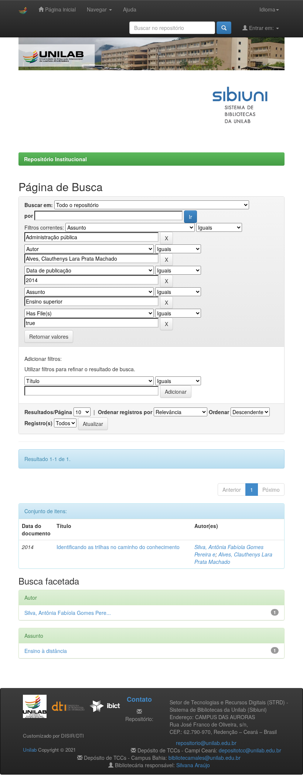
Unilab (30, 749)
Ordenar (219, 412)
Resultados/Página (48, 412)
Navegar (97, 9)
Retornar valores (48, 336)
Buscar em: (38, 205)
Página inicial (60, 9)
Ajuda (129, 9)
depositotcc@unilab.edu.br (250, 750)
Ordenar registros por (125, 412)
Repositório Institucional (55, 159)
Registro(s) (38, 423)
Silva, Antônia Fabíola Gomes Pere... (67, 612)
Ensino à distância (45, 650)
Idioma (267, 9)
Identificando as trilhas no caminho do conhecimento (118, 547)
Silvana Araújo (193, 765)
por (28, 215)
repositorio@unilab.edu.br (206, 743)
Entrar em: (261, 27)
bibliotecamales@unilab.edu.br (204, 757)
